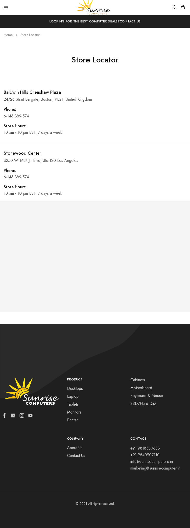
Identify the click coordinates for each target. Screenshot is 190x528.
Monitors (74, 412)
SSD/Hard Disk (143, 403)
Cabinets (137, 380)
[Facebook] (5, 416)
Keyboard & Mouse (146, 395)
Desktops (75, 388)
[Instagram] (21, 416)
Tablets (73, 404)
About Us (74, 448)
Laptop (73, 396)
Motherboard (141, 388)
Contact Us (130, 21)
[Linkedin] (13, 416)
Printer (72, 420)
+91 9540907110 (145, 455)
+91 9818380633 (145, 448)
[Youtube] (29, 416)
